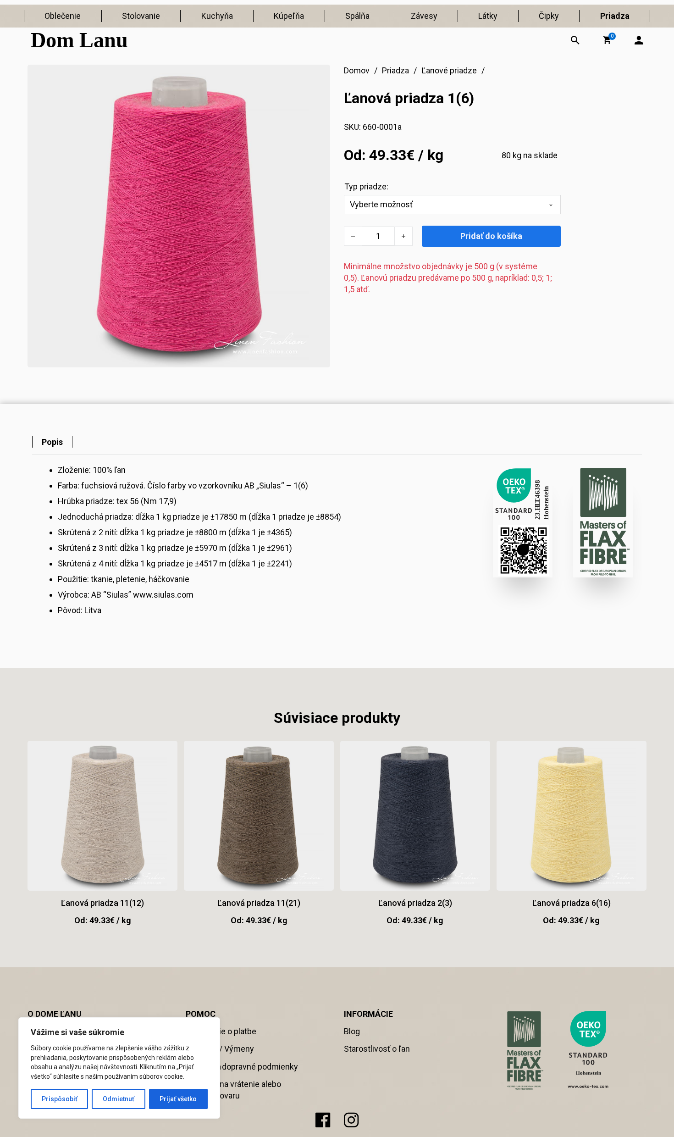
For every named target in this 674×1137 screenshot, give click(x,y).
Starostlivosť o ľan (377, 1049)
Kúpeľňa (289, 16)
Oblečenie (62, 16)
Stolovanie (141, 16)
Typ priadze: (366, 186)
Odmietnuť (118, 1099)
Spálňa (357, 16)
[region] (119, 1068)
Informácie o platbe (221, 1031)
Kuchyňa (217, 16)
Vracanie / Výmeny (220, 1049)
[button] (607, 40)
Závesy (424, 16)
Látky (487, 16)
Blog (352, 1031)
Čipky (549, 16)
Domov (357, 70)
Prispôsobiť (59, 1099)
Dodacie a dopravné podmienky (242, 1066)
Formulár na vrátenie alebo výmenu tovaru (233, 1089)
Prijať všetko (178, 1099)
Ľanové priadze (449, 70)
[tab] (52, 442)
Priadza (615, 16)
